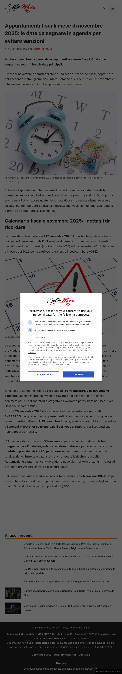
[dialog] (61, 337)
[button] (61, 337)
